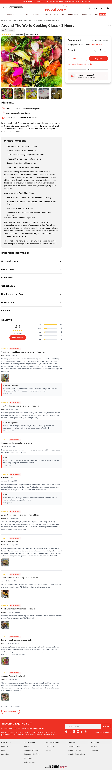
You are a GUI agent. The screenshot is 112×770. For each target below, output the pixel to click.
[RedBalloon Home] (56, 7)
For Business (29, 742)
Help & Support (52, 742)
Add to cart (77, 58)
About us (4, 746)
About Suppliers (74, 746)
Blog (3, 750)
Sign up (106, 726)
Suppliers (72, 742)
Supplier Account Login (76, 754)
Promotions (95, 750)
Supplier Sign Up (74, 750)
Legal (97, 732)
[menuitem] (89, 8)
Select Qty (72, 50)
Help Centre (50, 746)
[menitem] (102, 7)
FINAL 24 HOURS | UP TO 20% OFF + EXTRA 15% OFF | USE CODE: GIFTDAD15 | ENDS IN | (56, 2)
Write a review (17, 338)
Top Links (95, 742)
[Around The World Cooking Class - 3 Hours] (7, 93)
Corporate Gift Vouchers (32, 750)
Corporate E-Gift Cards (32, 754)
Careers (49, 750)
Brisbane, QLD (33, 34)
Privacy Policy (5, 734)
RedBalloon (6, 742)
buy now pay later (95, 44)
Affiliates (94, 746)
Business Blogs (29, 762)
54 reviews (19, 34)
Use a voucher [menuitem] (16, 8)
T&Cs (51, 732)
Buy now (98, 58)
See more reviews (10, 711)
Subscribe (5, 754)
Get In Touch (28, 758)
